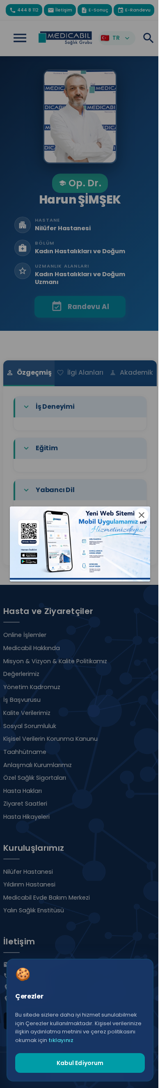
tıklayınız (60, 1040)
